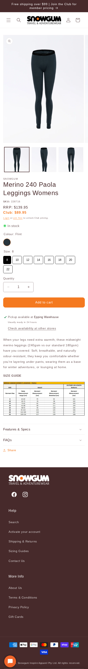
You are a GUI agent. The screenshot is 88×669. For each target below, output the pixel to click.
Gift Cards (16, 616)
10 (17, 258)
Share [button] (11, 450)
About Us (15, 588)
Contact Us (17, 561)
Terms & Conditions (23, 597)
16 (49, 258)
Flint (7, 242)
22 (8, 268)
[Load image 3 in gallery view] (71, 159)
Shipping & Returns (23, 541)
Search (14, 522)
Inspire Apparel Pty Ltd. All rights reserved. (55, 663)
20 (70, 258)
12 (27, 258)
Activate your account (24, 531)
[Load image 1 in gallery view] (16, 159)
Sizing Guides (19, 551)
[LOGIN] (68, 20)
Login (6, 218)
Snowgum (23, 663)
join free (17, 218)
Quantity (8, 278)
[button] (8, 20)
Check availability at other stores (32, 328)
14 (38, 258)
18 (60, 258)
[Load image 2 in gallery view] (43, 159)
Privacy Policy (19, 607)
